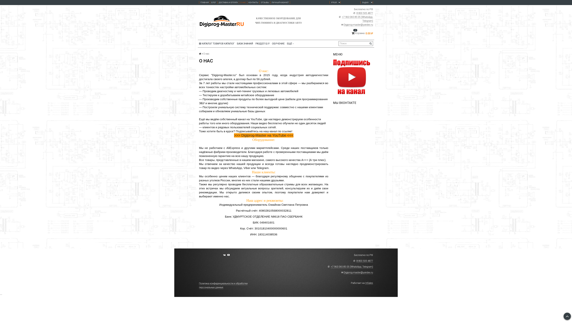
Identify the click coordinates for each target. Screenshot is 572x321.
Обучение (278, 43)
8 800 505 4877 (364, 13)
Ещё (289, 43)
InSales (369, 283)
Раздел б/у (262, 43)
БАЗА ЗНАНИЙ (245, 43)
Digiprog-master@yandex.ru (358, 24)
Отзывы (265, 2)
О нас (243, 2)
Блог (213, 2)
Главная (204, 2)
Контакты (253, 2)
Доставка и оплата (228, 2)
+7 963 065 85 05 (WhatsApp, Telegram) (352, 266)
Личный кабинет (280, 2)
